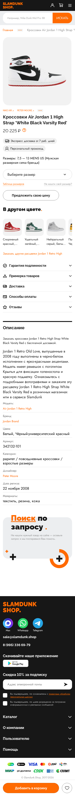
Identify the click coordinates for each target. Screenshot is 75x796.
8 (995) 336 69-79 (16, 645)
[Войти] (52, 5)
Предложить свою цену (31, 195)
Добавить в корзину (31, 788)
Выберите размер (21, 174)
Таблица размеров (13, 184)
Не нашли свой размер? (58, 184)
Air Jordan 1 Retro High (17, 408)
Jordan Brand (11, 421)
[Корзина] (61, 5)
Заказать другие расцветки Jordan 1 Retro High (32, 253)
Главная (8, 30)
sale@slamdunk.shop (19, 637)
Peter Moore (10, 476)
